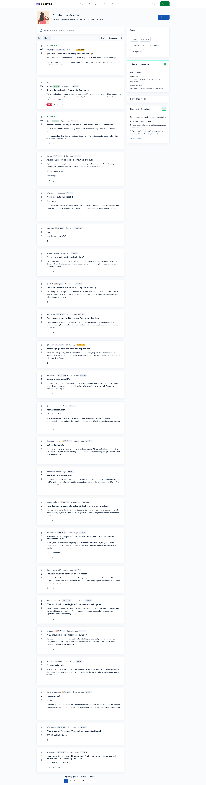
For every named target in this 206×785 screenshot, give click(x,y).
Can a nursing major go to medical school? (65, 257)
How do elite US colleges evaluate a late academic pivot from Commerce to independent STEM (80, 537)
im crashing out (53, 696)
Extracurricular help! (55, 665)
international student (55, 410)
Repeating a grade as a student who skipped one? (68, 348)
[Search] (38, 38)
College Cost (137, 51)
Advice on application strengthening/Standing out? (69, 160)
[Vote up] (41, 46)
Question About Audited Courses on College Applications (72, 318)
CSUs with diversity (55, 445)
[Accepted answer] (53, 181)
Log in (154, 4)
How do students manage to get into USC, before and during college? (78, 506)
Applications (153, 45)
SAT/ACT (145, 39)
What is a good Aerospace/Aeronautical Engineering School (73, 731)
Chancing (92, 4)
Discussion (113, 38)
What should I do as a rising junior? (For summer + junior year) (73, 604)
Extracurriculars (138, 45)
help (48, 232)
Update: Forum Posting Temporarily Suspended (67, 90)
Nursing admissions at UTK (58, 379)
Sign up (165, 4)
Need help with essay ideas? (59, 475)
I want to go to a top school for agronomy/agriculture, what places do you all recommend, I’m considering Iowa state (81, 757)
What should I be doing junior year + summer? (66, 635)
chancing (147, 134)
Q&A (103, 38)
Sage (82, 4)
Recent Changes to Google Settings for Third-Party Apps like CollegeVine (79, 124)
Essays (134, 39)
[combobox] (121, 38)
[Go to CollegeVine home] (44, 4)
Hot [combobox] (45, 38)
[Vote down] (41, 53)
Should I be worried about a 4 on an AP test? (66, 574)
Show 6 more (135, 139)
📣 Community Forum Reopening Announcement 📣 (69, 53)
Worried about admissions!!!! (59, 197)
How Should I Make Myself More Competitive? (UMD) (71, 288)
